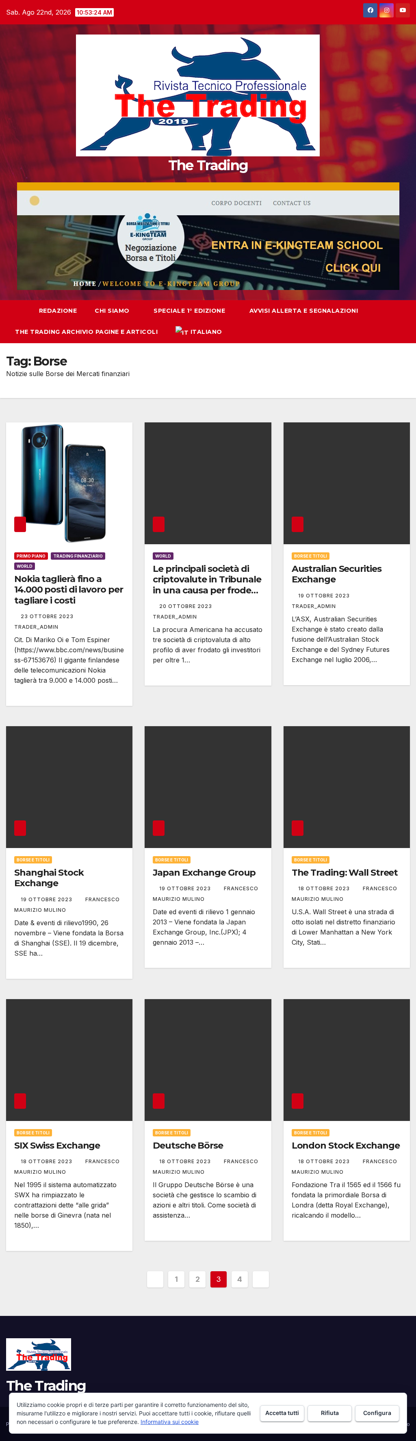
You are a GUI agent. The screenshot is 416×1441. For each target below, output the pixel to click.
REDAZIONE (58, 310)
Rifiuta (330, 1412)
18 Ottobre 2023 (324, 888)
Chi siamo (113, 310)
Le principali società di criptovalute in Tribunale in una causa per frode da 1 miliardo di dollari (207, 584)
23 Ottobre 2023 (48, 616)
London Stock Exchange (346, 1145)
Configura (377, 1412)
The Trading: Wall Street (345, 872)
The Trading (208, 165)
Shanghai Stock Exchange (49, 878)
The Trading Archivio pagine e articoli (86, 331)
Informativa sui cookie (170, 1421)
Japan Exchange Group (204, 872)
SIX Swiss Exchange (57, 1145)
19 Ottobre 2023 (324, 596)
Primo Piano (31, 556)
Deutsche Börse (188, 1145)
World (24, 566)
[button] (389, 322)
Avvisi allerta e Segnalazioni (303, 310)
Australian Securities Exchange (336, 574)
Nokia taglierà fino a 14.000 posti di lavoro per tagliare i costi (68, 589)
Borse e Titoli (310, 556)
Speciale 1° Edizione (190, 310)
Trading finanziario (78, 556)
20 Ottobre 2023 (186, 606)
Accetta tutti (282, 1412)
